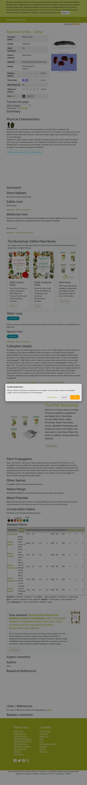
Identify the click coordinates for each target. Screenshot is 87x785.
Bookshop (44, 734)
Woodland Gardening (22, 739)
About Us (43, 751)
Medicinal (76, 530)
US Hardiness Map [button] (33, 152)
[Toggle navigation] (77, 20)
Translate (24, 108)
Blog (41, 739)
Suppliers (43, 746)
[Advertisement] (43, 171)
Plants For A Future (16, 19)
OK (75, 397)
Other (82, 530)
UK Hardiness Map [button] (15, 152)
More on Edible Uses (23, 210)
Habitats (17, 751)
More (13, 306)
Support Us (44, 736)
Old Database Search (48, 744)
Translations (19, 754)
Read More (15, 649)
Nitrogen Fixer (12, 336)
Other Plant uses (20, 736)
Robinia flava (12, 534)
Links (42, 741)
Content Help (45, 731)
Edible (69, 530)
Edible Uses (18, 731)
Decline (64, 397)
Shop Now (64, 301)
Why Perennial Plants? (23, 741)
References (11, 210)
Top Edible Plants (20, 744)
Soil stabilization (13, 318)
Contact (43, 749)
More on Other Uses (23, 341)
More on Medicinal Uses (24, 232)
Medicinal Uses (20, 734)
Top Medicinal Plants (22, 746)
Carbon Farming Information (26, 382)
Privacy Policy (52, 397)
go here (48, 710)
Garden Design (20, 749)
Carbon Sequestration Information (52, 382)
